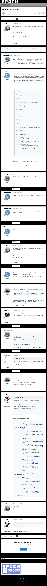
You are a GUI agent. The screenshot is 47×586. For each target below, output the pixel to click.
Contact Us (23, 581)
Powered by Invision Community (23, 584)
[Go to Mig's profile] (7, 398)
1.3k (7, 81)
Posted (17, 23)
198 (7, 366)
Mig (7, 394)
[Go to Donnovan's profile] (7, 314)
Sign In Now (23, 549)
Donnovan (7, 310)
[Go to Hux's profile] (7, 28)
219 (7, 66)
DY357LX (7, 355)
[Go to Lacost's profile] (3, 13)
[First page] (3, 19)
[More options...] (44, 23)
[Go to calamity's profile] (7, 75)
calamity (7, 71)
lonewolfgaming (7, 55)
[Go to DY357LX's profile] (7, 359)
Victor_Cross (7, 192)
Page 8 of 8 (21, 18)
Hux (7, 23)
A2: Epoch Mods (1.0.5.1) (17, 14)
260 (7, 404)
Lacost (8, 12)
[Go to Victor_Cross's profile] (7, 197)
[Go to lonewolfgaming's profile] (7, 59)
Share (33, 13)
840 (7, 321)
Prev (5, 18)
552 (7, 34)
